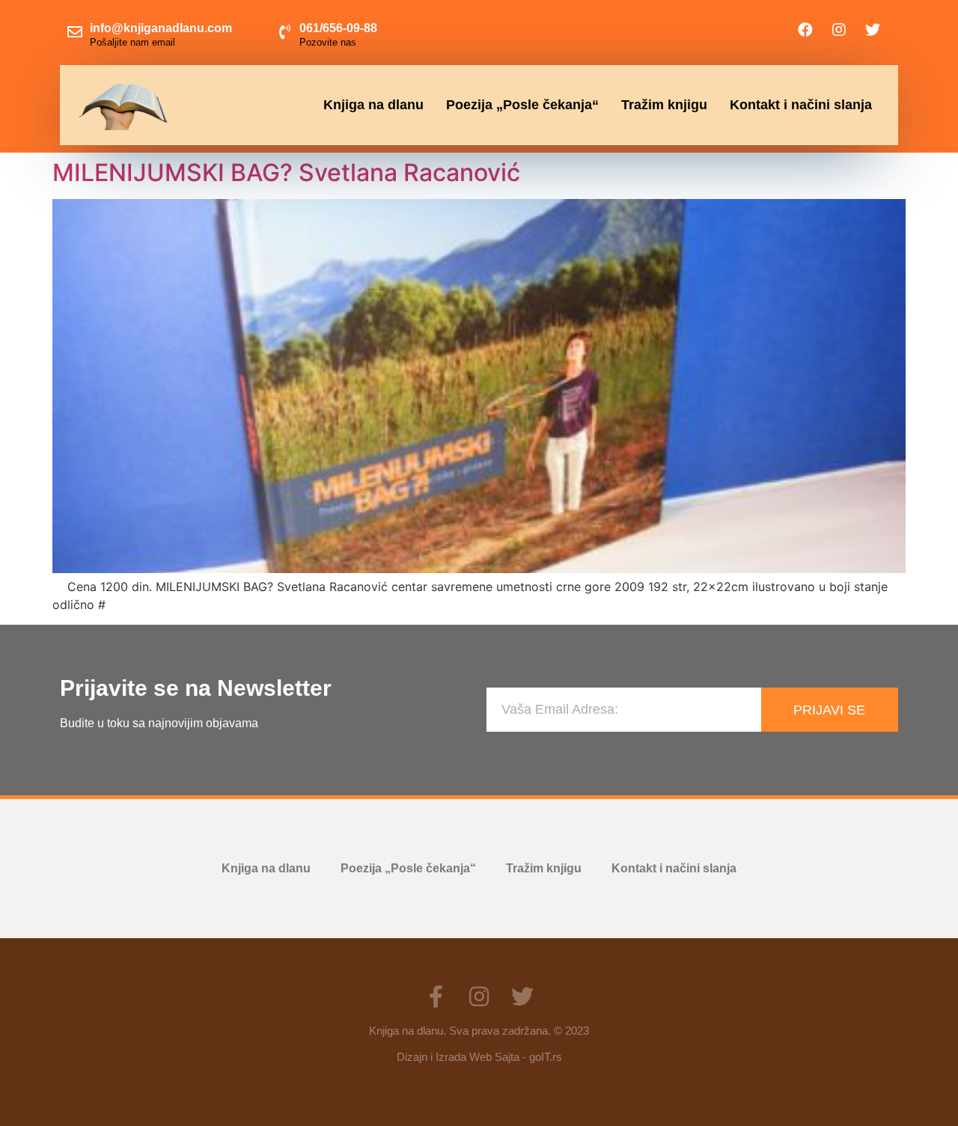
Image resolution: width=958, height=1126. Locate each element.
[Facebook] (805, 30)
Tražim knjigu (664, 104)
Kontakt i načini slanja (801, 104)
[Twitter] (873, 30)
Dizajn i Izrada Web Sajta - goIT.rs (479, 1056)
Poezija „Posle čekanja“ (522, 104)
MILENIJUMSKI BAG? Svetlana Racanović (286, 172)
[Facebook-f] (435, 996)
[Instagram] (839, 30)
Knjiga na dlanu (373, 104)
